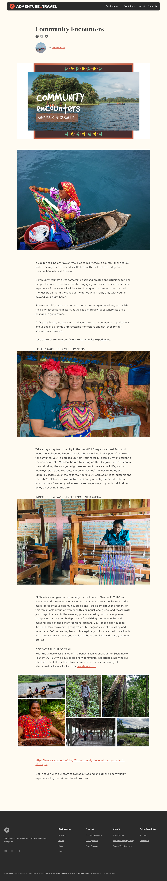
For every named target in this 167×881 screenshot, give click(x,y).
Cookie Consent (109, 873)
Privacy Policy (96, 873)
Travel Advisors (92, 846)
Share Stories (118, 835)
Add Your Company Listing (123, 841)
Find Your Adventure (94, 835)
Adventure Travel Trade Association (32, 873)
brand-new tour (86, 666)
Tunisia (61, 841)
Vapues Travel (58, 47)
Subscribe (152, 6)
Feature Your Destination (123, 846)
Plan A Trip (128, 6)
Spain (60, 851)
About (142, 6)
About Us (143, 835)
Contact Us (144, 841)
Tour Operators (92, 841)
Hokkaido (62, 835)
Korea (60, 846)
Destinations (112, 6)
